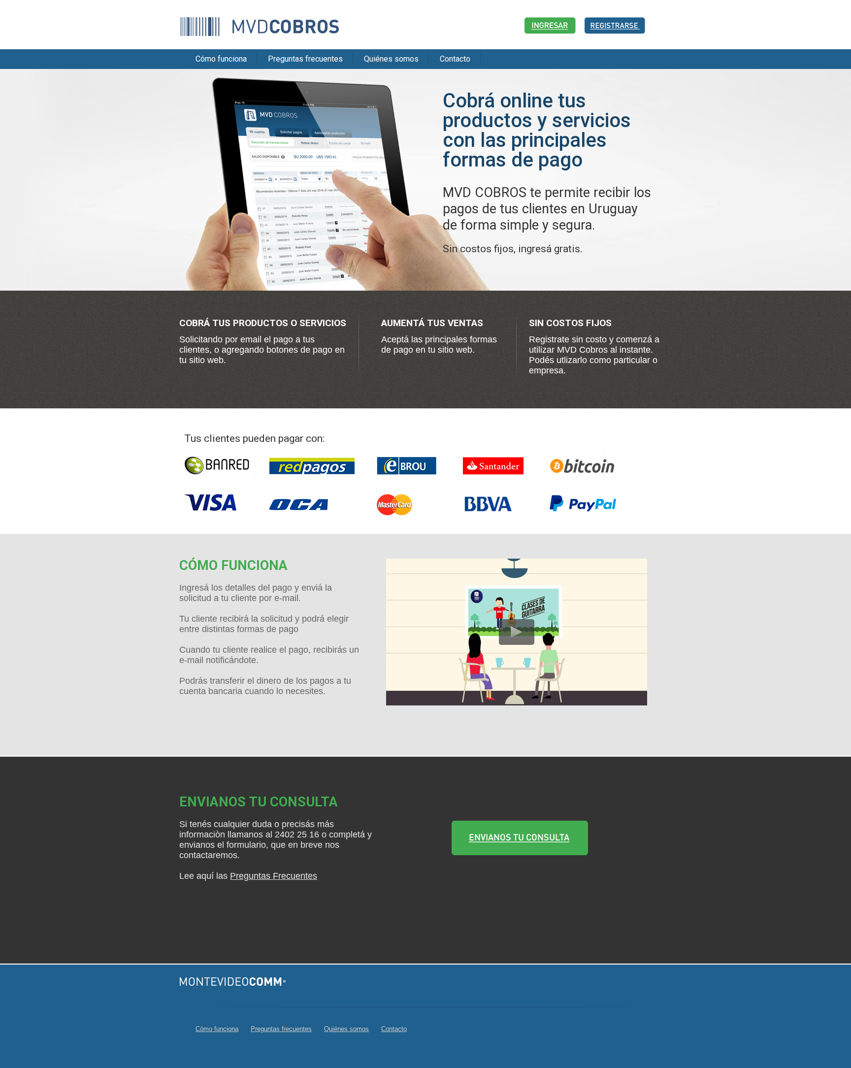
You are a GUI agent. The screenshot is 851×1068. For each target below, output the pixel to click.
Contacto (455, 59)
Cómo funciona (221, 59)
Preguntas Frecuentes (273, 876)
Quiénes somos (391, 59)
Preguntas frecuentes (305, 59)
